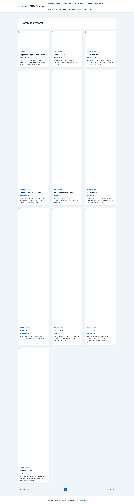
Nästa (111, 489)
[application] (84, 3)
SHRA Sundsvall (38, 6)
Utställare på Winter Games (30, 193)
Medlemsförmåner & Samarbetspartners (81, 9)
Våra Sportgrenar (79, 3)
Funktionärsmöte (93, 55)
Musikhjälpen (25, 330)
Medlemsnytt (67, 3)
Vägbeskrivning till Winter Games (32, 55)
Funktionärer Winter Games (63, 193)
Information (51, 9)
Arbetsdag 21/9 (26, 470)
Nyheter (58, 3)
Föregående (24, 489)
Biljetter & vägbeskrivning (95, 3)
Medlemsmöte (92, 330)
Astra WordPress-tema (81, 500)
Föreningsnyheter (25, 51)
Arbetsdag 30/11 (59, 330)
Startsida (51, 3)
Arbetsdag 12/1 (59, 55)
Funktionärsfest (93, 193)
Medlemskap (63, 9)
